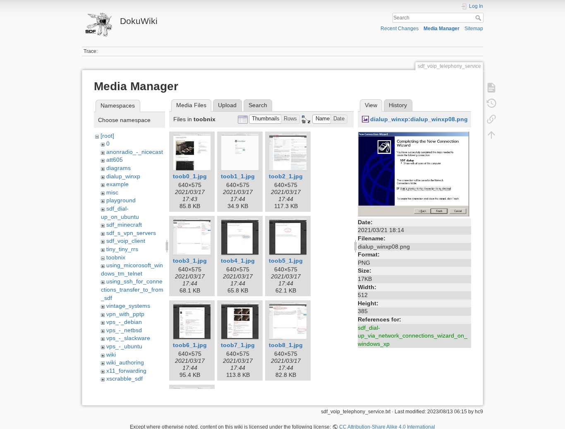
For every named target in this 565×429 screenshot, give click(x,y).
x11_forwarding (126, 370)
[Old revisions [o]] (491, 103)
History (398, 105)
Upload (227, 105)
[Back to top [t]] (491, 135)
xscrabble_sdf (124, 378)
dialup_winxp (123, 176)
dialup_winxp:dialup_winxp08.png (419, 119)
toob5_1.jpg (286, 260)
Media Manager (442, 28)
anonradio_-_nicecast (134, 152)
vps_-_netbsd (124, 330)
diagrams (118, 168)
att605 (114, 159)
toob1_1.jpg (238, 176)
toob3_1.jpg (190, 260)
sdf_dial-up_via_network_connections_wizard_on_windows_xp (412, 335)
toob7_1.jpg (238, 345)
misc (112, 192)
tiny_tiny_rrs (122, 249)
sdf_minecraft (124, 224)
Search (479, 18)
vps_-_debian (124, 322)
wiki (111, 354)
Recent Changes (400, 28)
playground (121, 200)
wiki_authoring (125, 362)
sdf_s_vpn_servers (131, 233)
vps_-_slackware (128, 338)
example (117, 184)
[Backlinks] (491, 119)
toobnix (115, 257)
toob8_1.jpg (286, 345)
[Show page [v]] (491, 88)
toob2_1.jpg (286, 176)
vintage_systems (128, 305)
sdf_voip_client (125, 240)
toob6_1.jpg (190, 345)
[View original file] (414, 173)
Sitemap (473, 28)
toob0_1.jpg (190, 176)
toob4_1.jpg (238, 260)
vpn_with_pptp (125, 314)
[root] (107, 135)
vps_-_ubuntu (124, 346)
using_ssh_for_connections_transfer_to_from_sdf (132, 289)
